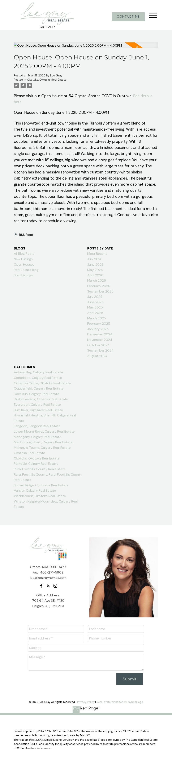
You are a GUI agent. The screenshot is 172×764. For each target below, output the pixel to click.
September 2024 (100, 350)
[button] (128, 16)
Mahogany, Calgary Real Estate (37, 437)
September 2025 (100, 291)
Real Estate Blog (26, 270)
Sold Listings (23, 275)
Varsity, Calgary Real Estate (35, 490)
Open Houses (24, 264)
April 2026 (95, 275)
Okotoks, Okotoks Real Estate (46, 79)
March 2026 (96, 280)
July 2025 (94, 296)
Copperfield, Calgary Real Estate (39, 388)
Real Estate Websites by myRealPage (119, 702)
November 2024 (99, 339)
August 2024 (97, 356)
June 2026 (95, 264)
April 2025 (95, 313)
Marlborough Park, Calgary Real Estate (43, 442)
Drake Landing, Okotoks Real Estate (41, 399)
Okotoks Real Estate (29, 453)
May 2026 (95, 270)
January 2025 (98, 329)
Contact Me (128, 17)
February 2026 (98, 286)
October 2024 (98, 345)
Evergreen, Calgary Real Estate (37, 404)
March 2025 (96, 318)
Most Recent (97, 253)
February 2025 (98, 323)
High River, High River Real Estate (38, 410)
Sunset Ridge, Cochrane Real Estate (41, 485)
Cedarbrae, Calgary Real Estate (38, 377)
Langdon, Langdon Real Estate (37, 426)
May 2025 (95, 307)
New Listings (23, 259)
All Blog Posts (24, 253)
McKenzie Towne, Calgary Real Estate (42, 447)
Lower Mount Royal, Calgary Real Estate (44, 431)
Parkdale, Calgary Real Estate (36, 463)
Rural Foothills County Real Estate (40, 469)
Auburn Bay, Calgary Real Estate (38, 372)
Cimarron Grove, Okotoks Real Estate (42, 383)
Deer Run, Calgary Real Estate (36, 394)
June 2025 (95, 302)
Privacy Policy (86, 702)
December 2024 (99, 334)
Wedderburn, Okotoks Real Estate (40, 496)
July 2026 (94, 259)
